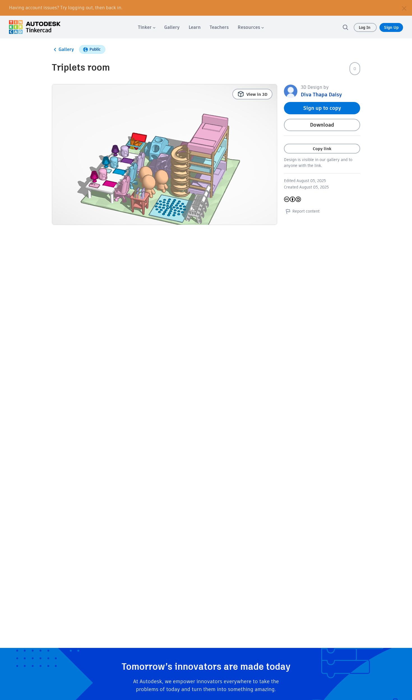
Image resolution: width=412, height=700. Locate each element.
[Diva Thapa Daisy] (290, 90)
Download (322, 124)
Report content (306, 211)
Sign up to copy (322, 107)
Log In (365, 27)
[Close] (404, 8)
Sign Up (391, 27)
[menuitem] (147, 27)
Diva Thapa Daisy (321, 94)
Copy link (322, 149)
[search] (345, 27)
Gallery (66, 49)
